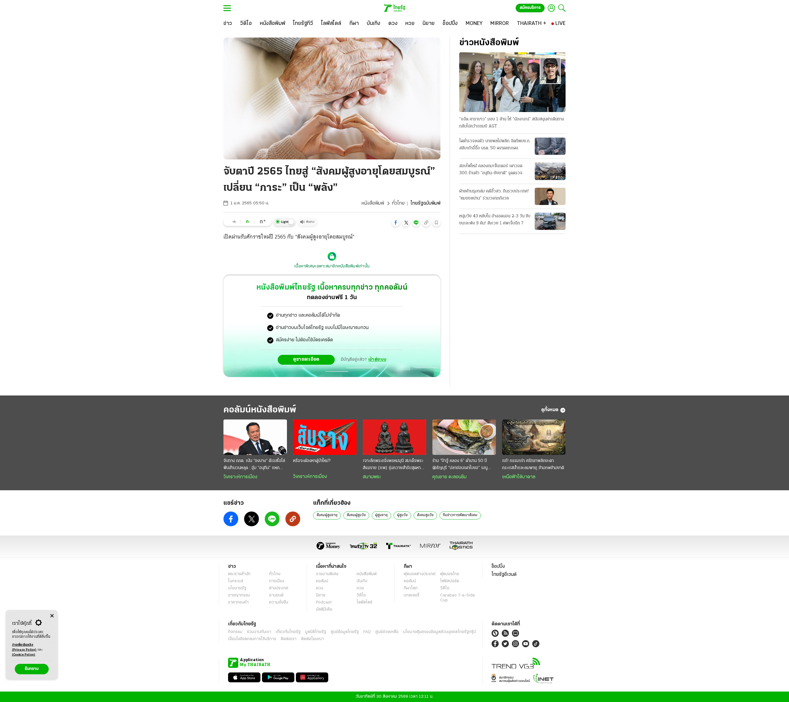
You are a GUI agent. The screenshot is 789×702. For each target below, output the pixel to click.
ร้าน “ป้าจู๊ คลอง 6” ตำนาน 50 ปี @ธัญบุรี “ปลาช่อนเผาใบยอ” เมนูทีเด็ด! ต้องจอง (460, 465)
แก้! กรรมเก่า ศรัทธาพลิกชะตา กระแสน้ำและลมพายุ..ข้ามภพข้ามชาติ (533, 464)
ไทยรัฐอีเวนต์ (504, 574)
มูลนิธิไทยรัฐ (315, 632)
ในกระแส (235, 581)
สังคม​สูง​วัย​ (425, 515)
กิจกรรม (235, 632)
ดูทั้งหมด (549, 409)
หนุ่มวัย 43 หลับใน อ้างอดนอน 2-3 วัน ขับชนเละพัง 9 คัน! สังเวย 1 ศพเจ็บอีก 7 (494, 220)
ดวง (319, 588)
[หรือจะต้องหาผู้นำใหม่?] (325, 437)
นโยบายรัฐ (237, 588)
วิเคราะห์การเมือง (240, 477)
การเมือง (276, 581)
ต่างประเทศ (278, 588)
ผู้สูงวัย (402, 515)
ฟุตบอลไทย (449, 574)
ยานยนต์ (276, 595)
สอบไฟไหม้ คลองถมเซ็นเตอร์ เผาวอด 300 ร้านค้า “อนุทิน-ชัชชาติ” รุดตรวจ (490, 169)
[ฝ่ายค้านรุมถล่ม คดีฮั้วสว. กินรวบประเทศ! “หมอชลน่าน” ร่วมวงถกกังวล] (550, 196)
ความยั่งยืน (278, 602)
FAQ (367, 632)
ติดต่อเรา (288, 639)
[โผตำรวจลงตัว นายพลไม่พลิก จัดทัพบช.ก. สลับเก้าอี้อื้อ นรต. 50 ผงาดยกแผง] (550, 146)
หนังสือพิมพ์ (373, 203)
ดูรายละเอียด (306, 359)
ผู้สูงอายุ (381, 515)
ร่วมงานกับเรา (259, 632)
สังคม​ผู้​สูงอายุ (327, 515)
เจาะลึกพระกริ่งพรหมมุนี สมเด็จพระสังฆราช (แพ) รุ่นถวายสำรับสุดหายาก (393, 465)
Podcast (324, 602)
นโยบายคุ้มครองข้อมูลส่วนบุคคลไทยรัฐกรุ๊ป (439, 632)
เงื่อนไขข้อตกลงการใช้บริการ (252, 639)
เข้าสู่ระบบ (377, 359)
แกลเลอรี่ (411, 595)
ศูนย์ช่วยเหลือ (387, 632)
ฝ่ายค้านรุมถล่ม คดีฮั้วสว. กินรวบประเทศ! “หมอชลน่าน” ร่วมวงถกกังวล (494, 195)
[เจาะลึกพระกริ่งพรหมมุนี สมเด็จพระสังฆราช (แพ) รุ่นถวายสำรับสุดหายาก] (394, 437)
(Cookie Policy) (23, 654)
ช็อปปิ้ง (498, 566)
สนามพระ (372, 477)
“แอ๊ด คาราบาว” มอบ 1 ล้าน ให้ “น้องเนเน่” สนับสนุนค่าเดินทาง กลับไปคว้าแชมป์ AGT (511, 123)
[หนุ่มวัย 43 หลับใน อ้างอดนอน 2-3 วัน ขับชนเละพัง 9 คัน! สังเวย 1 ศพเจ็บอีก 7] (550, 221)
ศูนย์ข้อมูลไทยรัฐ (345, 632)
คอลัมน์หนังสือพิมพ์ (259, 410)
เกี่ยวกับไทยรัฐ (288, 632)
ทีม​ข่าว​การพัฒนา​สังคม (460, 515)
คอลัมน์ (322, 581)
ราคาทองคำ (238, 602)
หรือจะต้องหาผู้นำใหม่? (311, 461)
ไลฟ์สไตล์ (364, 602)
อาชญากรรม (239, 595)
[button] (396, 223)
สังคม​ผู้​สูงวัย (356, 515)
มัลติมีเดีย (324, 609)
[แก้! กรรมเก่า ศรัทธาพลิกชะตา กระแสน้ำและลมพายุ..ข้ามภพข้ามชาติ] (534, 437)
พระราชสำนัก (239, 574)
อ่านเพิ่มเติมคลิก (24, 647)
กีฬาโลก (411, 588)
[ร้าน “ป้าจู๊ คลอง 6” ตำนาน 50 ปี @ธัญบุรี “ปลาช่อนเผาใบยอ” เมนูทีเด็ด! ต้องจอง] (464, 437)
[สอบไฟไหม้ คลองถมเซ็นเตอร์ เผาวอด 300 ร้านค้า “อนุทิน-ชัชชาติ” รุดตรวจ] (550, 171)
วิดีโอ (361, 595)
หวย (360, 588)
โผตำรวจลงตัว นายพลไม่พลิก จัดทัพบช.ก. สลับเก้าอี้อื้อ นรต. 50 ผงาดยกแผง (494, 144)
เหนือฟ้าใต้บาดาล (518, 477)
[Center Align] (52, 616)
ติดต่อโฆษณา (312, 639)
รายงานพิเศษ (327, 574)
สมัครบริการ (530, 8)
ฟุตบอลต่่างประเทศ (419, 574)
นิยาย (320, 595)
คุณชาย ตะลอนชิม (449, 477)
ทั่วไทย (398, 203)
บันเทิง (362, 581)
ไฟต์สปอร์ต (449, 581)
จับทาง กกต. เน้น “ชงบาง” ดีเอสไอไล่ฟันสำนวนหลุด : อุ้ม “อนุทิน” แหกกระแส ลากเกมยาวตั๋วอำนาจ (254, 465)
